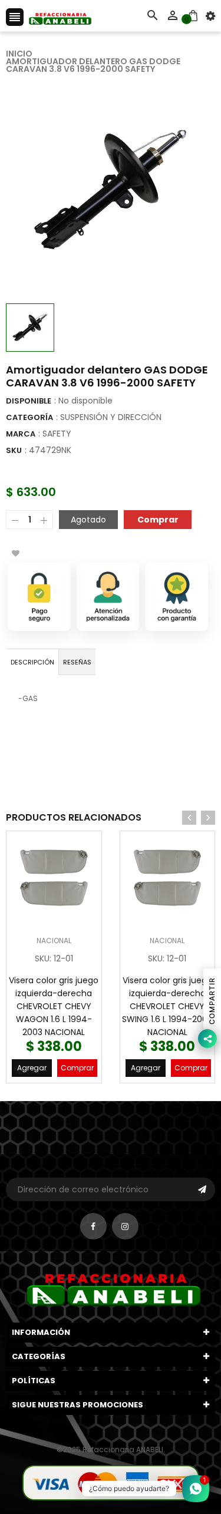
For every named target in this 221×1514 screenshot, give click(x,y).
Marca (20, 433)
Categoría (29, 417)
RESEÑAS (77, 662)
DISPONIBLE (28, 400)
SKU (14, 450)
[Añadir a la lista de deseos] (15, 553)
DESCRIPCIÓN (32, 662)
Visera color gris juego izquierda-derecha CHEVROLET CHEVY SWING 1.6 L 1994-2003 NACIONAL (167, 1006)
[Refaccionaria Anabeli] (111, 1482)
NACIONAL (54, 940)
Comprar (77, 1068)
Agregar (32, 1068)
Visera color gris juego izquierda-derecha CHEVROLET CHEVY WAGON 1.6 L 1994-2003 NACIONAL (53, 1006)
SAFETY (56, 433)
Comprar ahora (158, 519)
